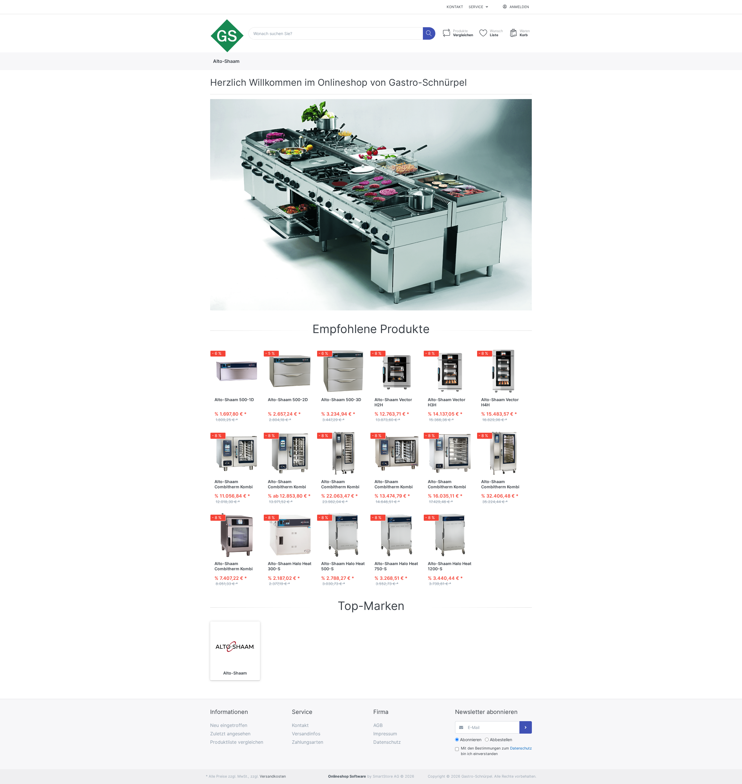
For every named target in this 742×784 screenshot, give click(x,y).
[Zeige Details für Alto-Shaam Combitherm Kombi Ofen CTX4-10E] (236, 535)
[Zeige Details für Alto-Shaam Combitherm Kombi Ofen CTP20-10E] (343, 453)
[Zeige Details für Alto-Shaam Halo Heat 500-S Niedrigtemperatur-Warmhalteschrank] (343, 535)
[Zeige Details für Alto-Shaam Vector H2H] (396, 371)
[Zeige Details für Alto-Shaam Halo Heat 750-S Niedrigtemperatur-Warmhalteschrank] (396, 535)
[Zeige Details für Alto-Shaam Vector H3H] (450, 371)
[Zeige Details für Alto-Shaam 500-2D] (290, 371)
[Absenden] (525, 727)
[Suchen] (429, 33)
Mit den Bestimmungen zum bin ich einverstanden (496, 751)
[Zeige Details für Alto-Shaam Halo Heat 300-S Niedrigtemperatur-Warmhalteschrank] (290, 535)
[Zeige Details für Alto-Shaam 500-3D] (343, 371)
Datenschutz (521, 748)
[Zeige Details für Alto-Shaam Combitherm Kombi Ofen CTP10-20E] (450, 453)
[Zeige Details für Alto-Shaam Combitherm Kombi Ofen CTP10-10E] (290, 453)
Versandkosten (273, 776)
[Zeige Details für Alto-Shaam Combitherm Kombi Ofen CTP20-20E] (503, 453)
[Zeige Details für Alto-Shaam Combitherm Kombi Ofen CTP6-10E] (236, 453)
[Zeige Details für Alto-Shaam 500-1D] (236, 371)
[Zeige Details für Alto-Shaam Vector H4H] (503, 371)
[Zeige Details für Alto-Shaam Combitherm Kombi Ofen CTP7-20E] (396, 453)
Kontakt (455, 7)
